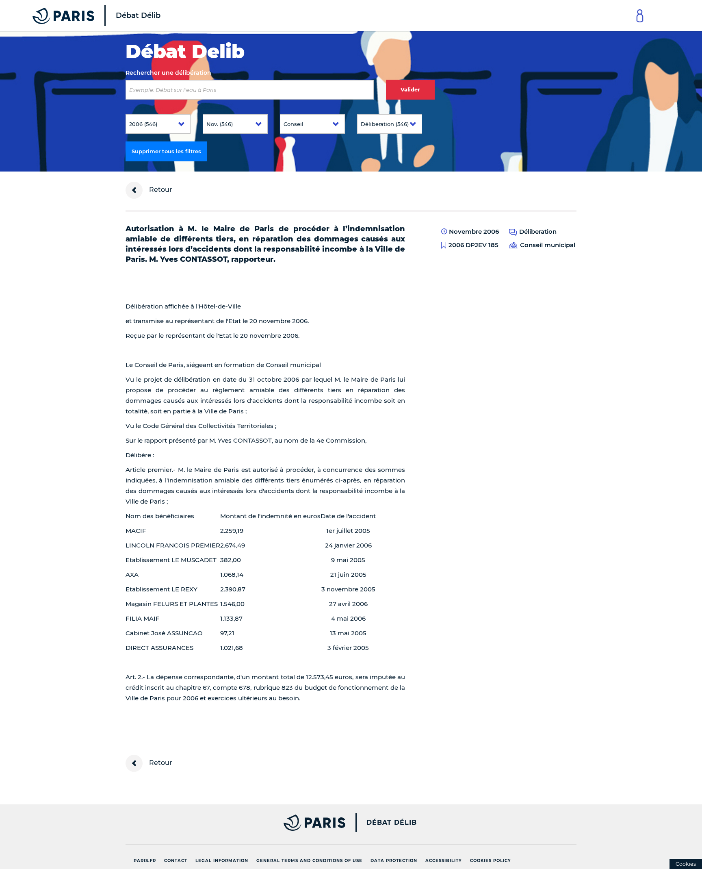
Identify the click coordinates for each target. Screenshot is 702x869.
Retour (159, 189)
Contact (175, 860)
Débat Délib (391, 822)
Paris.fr (145, 860)
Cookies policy (490, 860)
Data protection (393, 860)
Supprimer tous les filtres (166, 151)
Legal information (221, 860)
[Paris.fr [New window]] (232, 823)
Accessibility (443, 860)
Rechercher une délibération (168, 73)
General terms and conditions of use (309, 860)
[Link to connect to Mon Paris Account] (639, 15)
